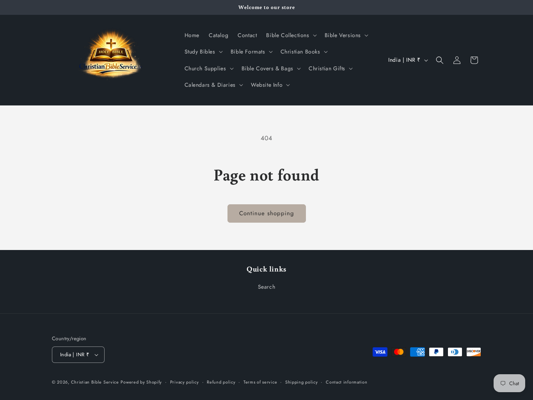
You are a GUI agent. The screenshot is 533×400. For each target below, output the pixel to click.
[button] (290, 35)
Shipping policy (301, 382)
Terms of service (260, 382)
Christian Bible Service (95, 382)
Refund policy (221, 382)
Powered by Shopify (141, 382)
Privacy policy (184, 382)
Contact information (346, 382)
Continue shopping (266, 213)
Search (266, 287)
